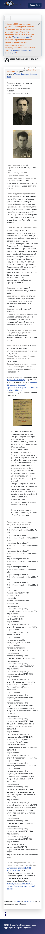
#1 (40, 68)
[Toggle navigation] (7, 18)
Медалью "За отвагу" (16, 379)
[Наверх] (41, 930)
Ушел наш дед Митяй (22, 37)
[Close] (38, 24)
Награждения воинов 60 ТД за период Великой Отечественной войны (21, 886)
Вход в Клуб (35, 5)
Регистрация (29, 901)
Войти (17, 901)
